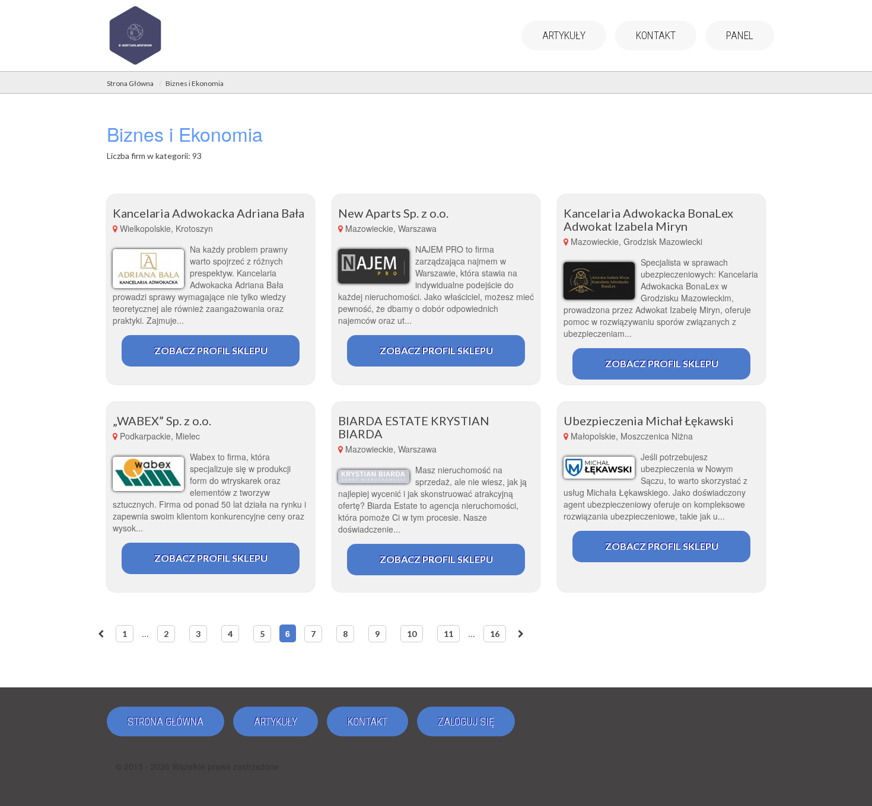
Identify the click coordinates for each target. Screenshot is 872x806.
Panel (739, 35)
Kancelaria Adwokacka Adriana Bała (208, 213)
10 (411, 634)
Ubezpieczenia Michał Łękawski (649, 420)
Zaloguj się (466, 721)
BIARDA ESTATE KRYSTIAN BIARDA (413, 427)
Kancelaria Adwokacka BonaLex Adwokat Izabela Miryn (648, 219)
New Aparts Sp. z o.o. (393, 213)
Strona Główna (130, 83)
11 (448, 634)
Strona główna (165, 721)
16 (494, 634)
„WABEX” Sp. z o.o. (162, 420)
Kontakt (656, 35)
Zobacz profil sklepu (211, 350)
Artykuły (563, 35)
